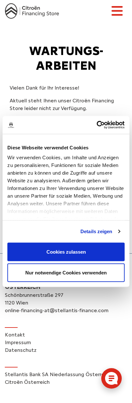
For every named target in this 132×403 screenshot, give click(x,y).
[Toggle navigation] (117, 11)
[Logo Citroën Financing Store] (32, 11)
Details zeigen (96, 231)
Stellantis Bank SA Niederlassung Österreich (58, 374)
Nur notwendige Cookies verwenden (66, 272)
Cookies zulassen (66, 251)
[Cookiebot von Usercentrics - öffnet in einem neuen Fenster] (97, 125)
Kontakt (15, 335)
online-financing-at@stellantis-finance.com (57, 310)
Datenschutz (21, 350)
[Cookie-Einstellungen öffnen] (111, 378)
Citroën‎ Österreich (27, 382)
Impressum (18, 342)
